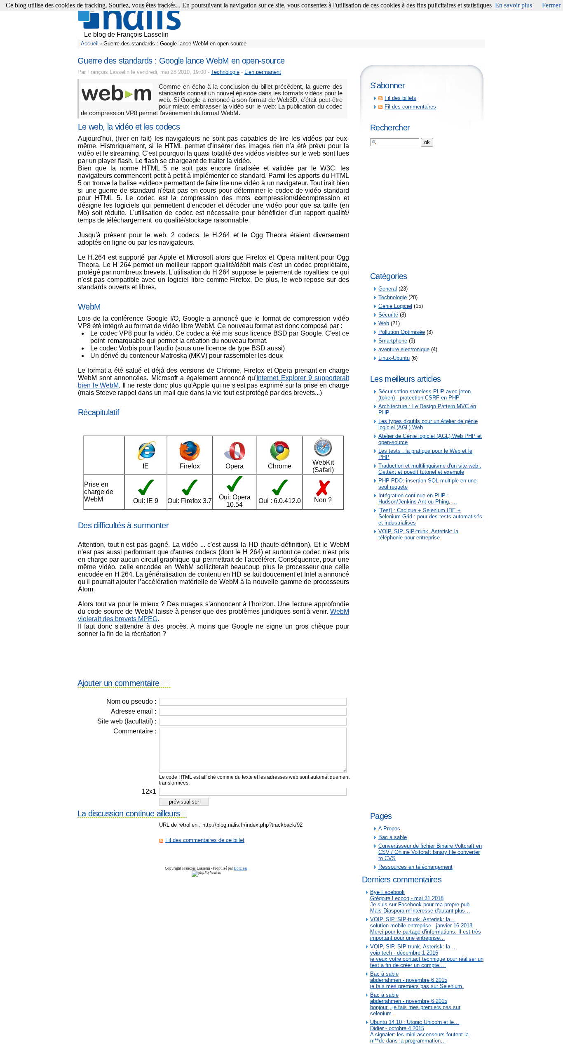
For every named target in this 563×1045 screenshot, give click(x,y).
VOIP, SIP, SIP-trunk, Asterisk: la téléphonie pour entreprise (418, 534)
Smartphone (392, 341)
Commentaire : (134, 731)
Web (383, 323)
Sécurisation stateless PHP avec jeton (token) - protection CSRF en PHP (424, 394)
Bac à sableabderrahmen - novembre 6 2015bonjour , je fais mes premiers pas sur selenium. (415, 1004)
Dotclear (240, 868)
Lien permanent (262, 72)
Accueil (90, 43)
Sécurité (388, 315)
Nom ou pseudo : (131, 701)
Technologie (225, 72)
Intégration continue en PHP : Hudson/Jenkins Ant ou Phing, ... (417, 498)
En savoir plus (513, 5)
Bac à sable (392, 837)
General (387, 289)
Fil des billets (400, 98)
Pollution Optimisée (401, 332)
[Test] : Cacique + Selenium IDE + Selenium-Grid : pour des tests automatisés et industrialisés (430, 516)
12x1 (149, 791)
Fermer (551, 5)
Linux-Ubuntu (394, 358)
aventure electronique (403, 349)
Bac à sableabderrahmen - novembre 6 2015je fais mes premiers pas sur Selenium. (417, 980)
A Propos (389, 828)
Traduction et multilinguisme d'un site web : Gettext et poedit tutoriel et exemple (429, 469)
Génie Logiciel (395, 306)
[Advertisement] (335, 18)
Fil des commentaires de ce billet (204, 840)
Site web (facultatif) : (126, 721)
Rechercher (390, 127)
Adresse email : (133, 711)
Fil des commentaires (410, 107)
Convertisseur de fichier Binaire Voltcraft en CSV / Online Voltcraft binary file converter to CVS (430, 852)
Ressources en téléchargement (415, 867)
